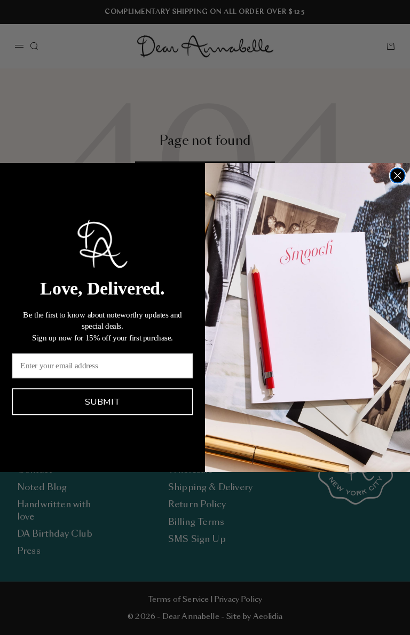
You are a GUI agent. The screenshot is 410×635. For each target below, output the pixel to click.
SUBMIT (102, 402)
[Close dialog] (397, 175)
